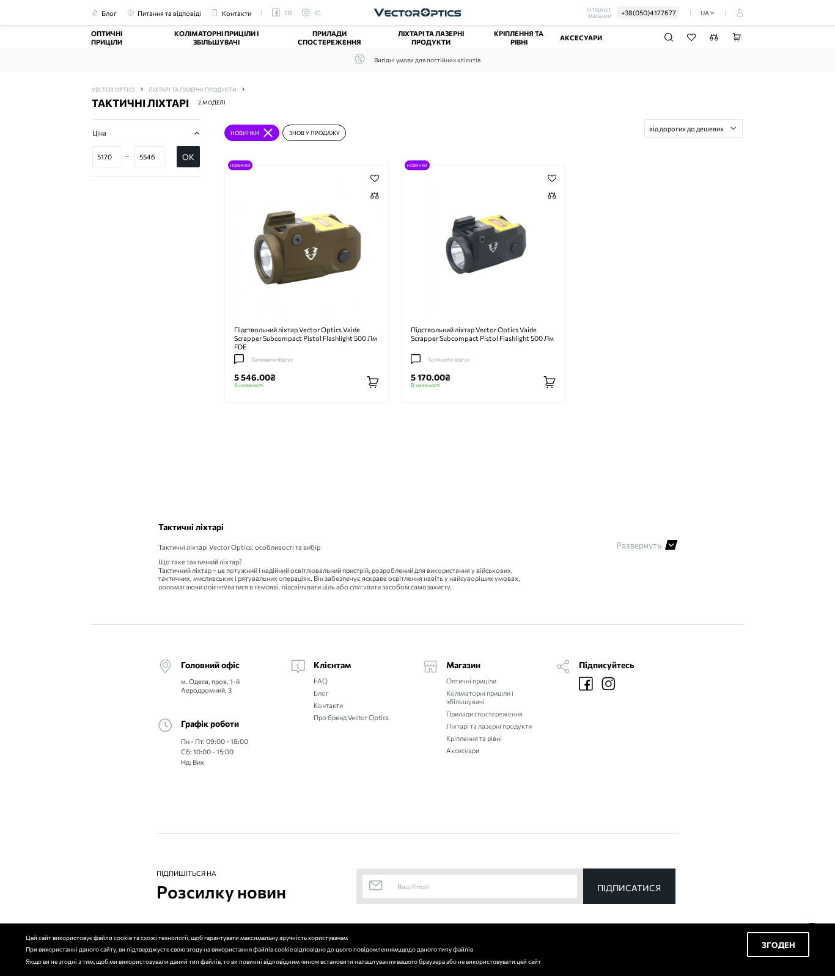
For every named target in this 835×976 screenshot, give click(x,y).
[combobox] (693, 128)
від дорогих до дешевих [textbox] (686, 128)
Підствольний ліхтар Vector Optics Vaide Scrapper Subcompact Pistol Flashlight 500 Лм (482, 333)
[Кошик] (736, 37)
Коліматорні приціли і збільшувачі (216, 37)
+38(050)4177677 (648, 12)
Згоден (778, 944)
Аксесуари (581, 37)
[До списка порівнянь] (374, 196)
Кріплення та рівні (518, 37)
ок (188, 156)
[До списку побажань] (374, 178)
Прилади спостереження (329, 37)
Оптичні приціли (106, 37)
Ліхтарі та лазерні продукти (431, 37)
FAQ (321, 681)
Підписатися (629, 888)
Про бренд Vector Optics (351, 717)
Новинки (240, 164)
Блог (321, 693)
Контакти (328, 705)
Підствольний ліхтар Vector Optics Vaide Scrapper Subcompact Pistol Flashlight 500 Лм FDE (305, 338)
